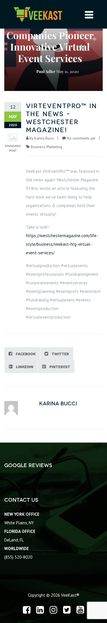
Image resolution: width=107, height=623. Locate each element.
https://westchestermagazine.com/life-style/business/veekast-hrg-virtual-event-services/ (62, 244)
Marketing (54, 146)
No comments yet (81, 138)
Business (38, 146)
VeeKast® (70, 595)
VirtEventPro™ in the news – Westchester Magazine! (61, 118)
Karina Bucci (44, 138)
